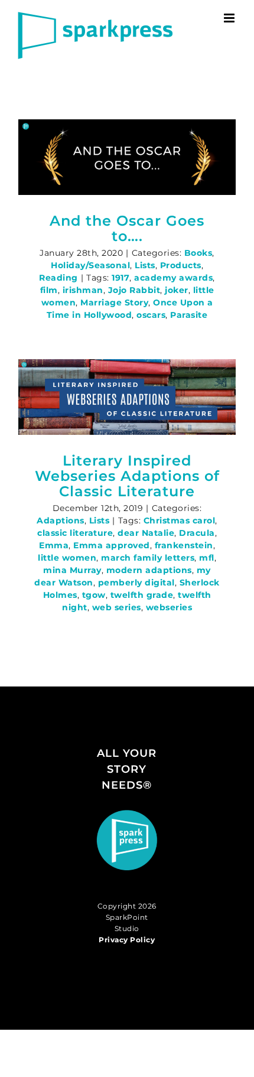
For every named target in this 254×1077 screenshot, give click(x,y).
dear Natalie (146, 533)
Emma (54, 545)
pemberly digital (136, 582)
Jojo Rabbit (134, 290)
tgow (94, 595)
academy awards (173, 277)
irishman (83, 290)
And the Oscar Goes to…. (127, 228)
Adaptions (60, 520)
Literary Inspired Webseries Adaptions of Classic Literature (127, 476)
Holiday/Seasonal (90, 265)
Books (198, 253)
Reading (58, 277)
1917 (120, 277)
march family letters (147, 557)
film (49, 290)
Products (180, 265)
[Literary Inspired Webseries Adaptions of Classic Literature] (127, 397)
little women (67, 557)
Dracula (197, 533)
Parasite (188, 315)
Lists (145, 265)
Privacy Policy (127, 939)
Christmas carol (180, 520)
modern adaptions (149, 570)
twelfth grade (142, 595)
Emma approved (111, 545)
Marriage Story (114, 302)
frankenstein (184, 545)
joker (176, 290)
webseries (169, 607)
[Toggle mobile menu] (230, 18)
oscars (150, 315)
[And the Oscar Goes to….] (127, 157)
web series (116, 607)
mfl (206, 557)
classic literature (75, 533)
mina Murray (72, 570)
